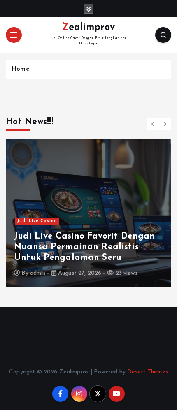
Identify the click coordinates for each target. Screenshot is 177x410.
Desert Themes (147, 372)
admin (38, 273)
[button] (153, 124)
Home (20, 69)
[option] (88, 213)
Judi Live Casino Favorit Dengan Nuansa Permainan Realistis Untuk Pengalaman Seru (84, 247)
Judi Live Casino (37, 221)
